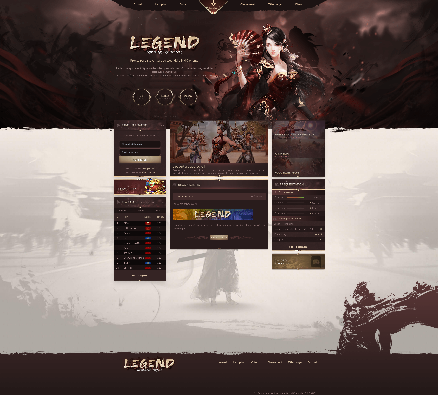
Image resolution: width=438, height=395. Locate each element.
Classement (247, 4)
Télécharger (275, 4)
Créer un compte (148, 172)
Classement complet (154, 202)
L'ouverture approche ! (189, 166)
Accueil (138, 4)
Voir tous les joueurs (140, 275)
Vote (183, 4)
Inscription (161, 4)
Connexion (140, 159)
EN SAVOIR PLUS (219, 237)
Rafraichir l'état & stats (298, 247)
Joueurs (122, 210)
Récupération (148, 168)
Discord (299, 4)
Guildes (140, 210)
